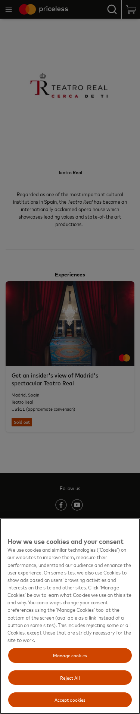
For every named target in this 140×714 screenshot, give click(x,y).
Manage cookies (70, 655)
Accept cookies (70, 699)
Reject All (70, 677)
